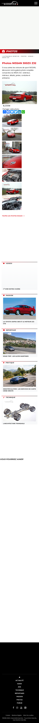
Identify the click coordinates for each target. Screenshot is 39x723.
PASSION (19, 696)
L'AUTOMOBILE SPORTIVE (10, 56)
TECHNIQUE (19, 690)
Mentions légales (17, 715)
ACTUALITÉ (19, 680)
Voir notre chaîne (12, 289)
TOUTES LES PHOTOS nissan (12, 216)
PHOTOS (23, 56)
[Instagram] (17, 707)
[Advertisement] (19, 27)
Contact (8, 715)
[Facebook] (13, 707)
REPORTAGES (19, 693)
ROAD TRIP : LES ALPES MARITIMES (15, 356)
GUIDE (19, 684)
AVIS (19, 687)
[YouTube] (21, 707)
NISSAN (30, 56)
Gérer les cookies (28, 715)
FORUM (19, 703)
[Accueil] (19, 677)
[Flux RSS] (25, 707)
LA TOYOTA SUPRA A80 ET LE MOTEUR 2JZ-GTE (19, 322)
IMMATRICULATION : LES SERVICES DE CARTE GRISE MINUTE (19, 390)
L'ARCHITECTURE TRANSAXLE (14, 423)
